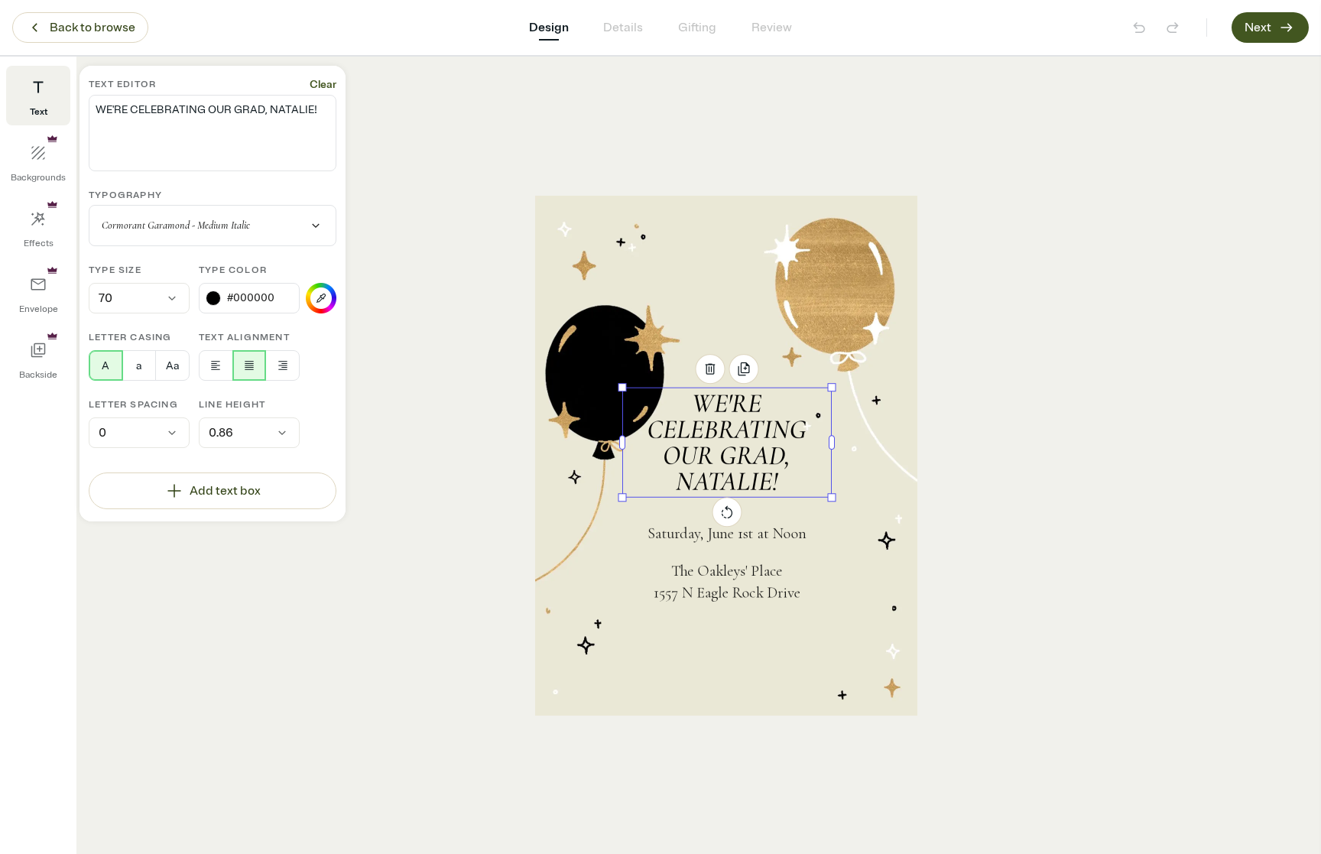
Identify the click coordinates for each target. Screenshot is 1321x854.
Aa (172, 365)
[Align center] (249, 365)
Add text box (225, 490)
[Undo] (1139, 27)
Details (623, 27)
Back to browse (92, 27)
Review (771, 27)
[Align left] (216, 365)
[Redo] (1173, 27)
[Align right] (282, 365)
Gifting (697, 27)
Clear (323, 84)
